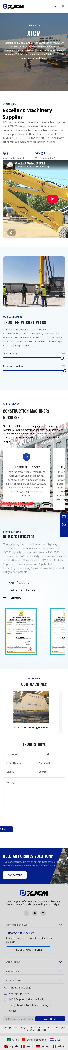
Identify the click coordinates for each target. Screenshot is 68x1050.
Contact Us (15, 875)
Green (13, 6)
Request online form (28, 949)
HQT (44, 1030)
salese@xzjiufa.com (19, 993)
